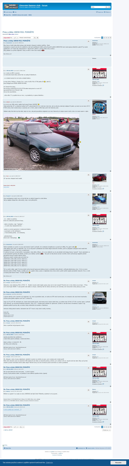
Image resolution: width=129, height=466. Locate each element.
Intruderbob (95, 40)
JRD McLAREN (95, 79)
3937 (98, 184)
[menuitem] (14, 12)
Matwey (94, 389)
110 (98, 306)
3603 (98, 81)
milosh (93, 114)
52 (97, 391)
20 (97, 282)
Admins (16, 34)
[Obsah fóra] (11, 6)
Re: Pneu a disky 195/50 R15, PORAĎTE (17, 280)
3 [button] (106, 37)
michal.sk (94, 304)
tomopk (94, 280)
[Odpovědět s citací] (88, 41)
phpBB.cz (61, 453)
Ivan (93, 182)
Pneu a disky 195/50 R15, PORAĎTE (18, 32)
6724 (98, 116)
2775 (98, 207)
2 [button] (104, 37)
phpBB (52, 451)
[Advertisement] (57, 23)
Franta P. (94, 205)
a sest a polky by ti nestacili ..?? (12, 409)
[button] (110, 38)
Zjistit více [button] (49, 462)
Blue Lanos (11, 34)
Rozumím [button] (118, 462)
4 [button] (108, 37)
